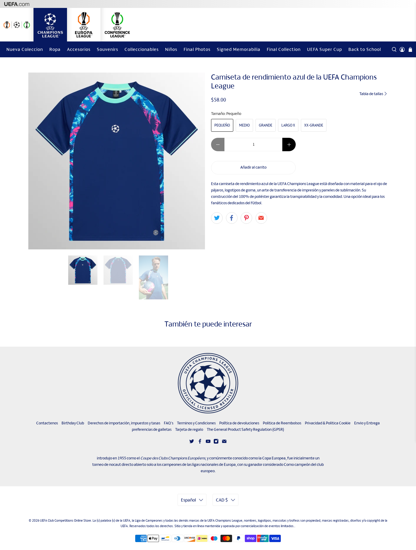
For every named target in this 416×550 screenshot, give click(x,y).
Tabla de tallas (371, 93)
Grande (265, 125)
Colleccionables (142, 49)
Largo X (288, 125)
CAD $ (222, 499)
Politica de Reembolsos (282, 423)
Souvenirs (107, 49)
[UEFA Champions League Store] (50, 24)
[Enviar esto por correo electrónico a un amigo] (261, 218)
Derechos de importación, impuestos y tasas (124, 423)
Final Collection (284, 49)
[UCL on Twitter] (191, 442)
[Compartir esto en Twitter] (217, 218)
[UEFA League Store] (16, 24)
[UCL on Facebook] (200, 442)
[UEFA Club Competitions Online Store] (208, 383)
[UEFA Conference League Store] (117, 24)
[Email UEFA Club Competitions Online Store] (224, 442)
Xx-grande (313, 125)
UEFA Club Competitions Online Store (65, 520)
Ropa (55, 49)
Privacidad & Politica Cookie (328, 423)
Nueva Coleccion (24, 49)
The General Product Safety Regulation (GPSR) (245, 429)
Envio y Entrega (367, 423)
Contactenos (47, 423)
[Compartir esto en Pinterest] (246, 218)
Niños (171, 49)
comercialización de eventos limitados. (267, 526)
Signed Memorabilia (238, 49)
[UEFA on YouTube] (208, 442)
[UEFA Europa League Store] (83, 24)
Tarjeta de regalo (189, 429)
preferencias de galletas (151, 429)
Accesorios (78, 49)
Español (188, 499)
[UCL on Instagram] (216, 442)
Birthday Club (73, 423)
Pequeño (222, 125)
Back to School (364, 49)
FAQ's (168, 423)
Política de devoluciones (239, 423)
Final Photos (197, 49)
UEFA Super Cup (324, 49)
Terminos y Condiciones (196, 423)
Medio (244, 125)
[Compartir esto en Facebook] (232, 218)
